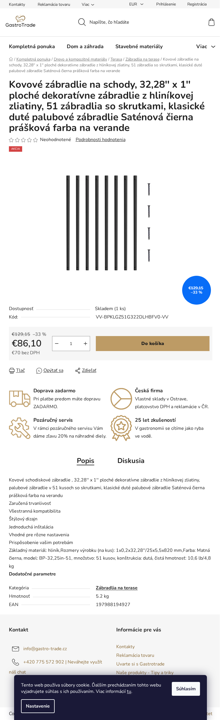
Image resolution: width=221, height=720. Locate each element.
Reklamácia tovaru (54, 4)
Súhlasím (186, 689)
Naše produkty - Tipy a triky (145, 673)
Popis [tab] (85, 460)
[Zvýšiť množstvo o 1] (85, 343)
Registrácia (197, 4)
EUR (133, 4)
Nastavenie (38, 706)
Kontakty (17, 4)
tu (129, 691)
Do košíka (152, 343)
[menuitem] (32, 46)
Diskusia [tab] (130, 460)
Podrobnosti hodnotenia (100, 139)
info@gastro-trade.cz (45, 649)
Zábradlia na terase (117, 588)
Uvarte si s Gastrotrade (140, 664)
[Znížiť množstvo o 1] (56, 343)
